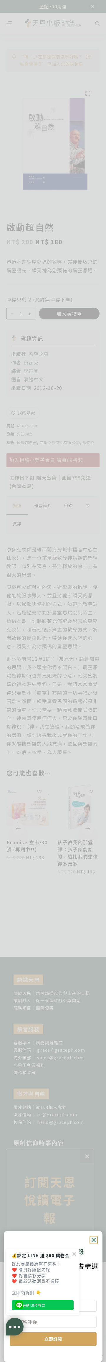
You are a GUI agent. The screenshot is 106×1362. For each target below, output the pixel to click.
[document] (53, 681)
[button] (94, 1240)
